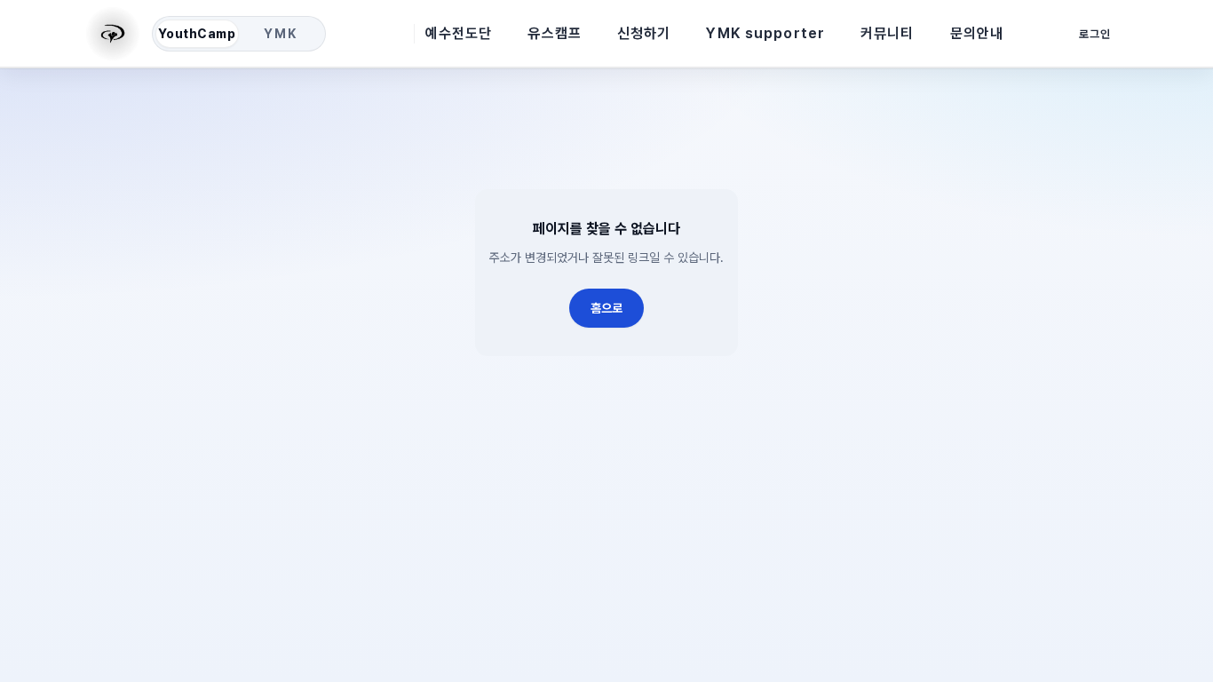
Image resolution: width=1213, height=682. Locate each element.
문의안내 (976, 33)
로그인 (1095, 34)
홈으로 (606, 308)
